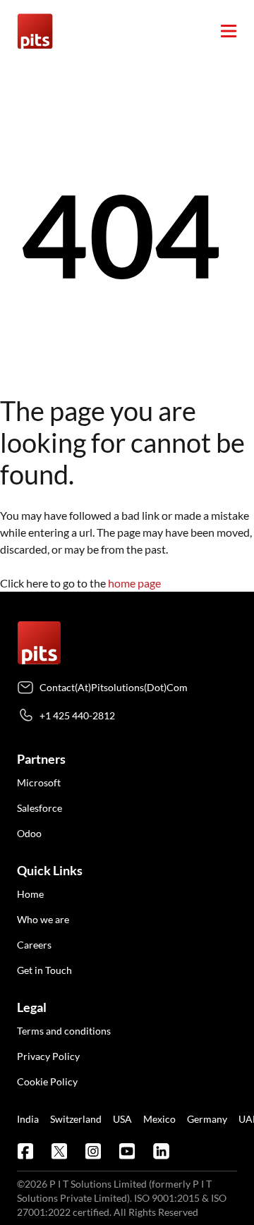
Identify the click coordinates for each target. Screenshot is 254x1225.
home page (134, 583)
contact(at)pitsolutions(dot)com (114, 687)
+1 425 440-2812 (77, 715)
